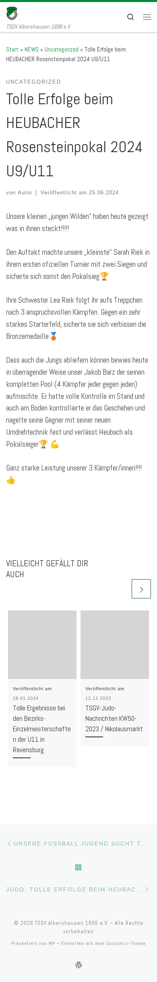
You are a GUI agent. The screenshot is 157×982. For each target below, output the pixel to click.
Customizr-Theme (126, 943)
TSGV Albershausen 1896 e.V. (71, 923)
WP (52, 943)
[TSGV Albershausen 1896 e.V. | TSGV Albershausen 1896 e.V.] (17, 12)
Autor (25, 193)
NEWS (32, 49)
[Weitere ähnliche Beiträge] (141, 588)
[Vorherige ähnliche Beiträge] (120, 588)
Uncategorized (61, 49)
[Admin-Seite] (78, 965)
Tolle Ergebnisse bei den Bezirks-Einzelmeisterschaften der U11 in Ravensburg (42, 728)
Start (12, 49)
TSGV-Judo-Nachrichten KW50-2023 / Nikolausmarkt (114, 718)
